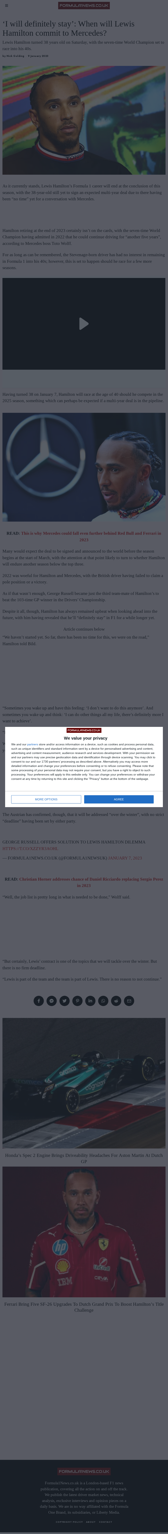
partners (32, 744)
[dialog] (84, 767)
